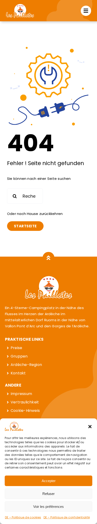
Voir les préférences (48, 507)
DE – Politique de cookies (23, 517)
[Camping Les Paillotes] (20, 5)
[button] (90, 426)
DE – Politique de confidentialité (67, 517)
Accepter (49, 481)
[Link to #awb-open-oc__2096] (86, 11)
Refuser (48, 494)
